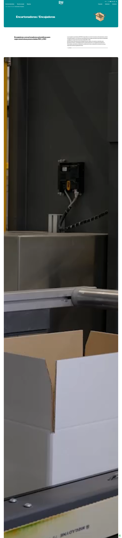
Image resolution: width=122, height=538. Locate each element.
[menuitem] (106, 1)
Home (6, 6)
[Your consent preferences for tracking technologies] (120, 536)
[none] (106, 1)
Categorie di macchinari (11, 6)
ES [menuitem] (105, 1)
